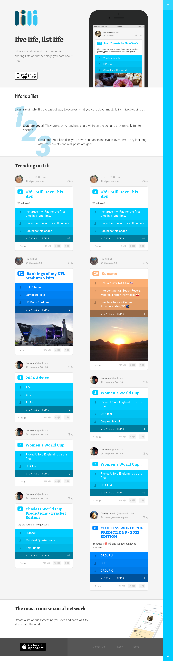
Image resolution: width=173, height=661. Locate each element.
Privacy (119, 646)
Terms (136, 646)
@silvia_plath (102, 51)
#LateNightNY (129, 51)
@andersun (123, 543)
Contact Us (99, 646)
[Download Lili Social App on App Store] (26, 76)
